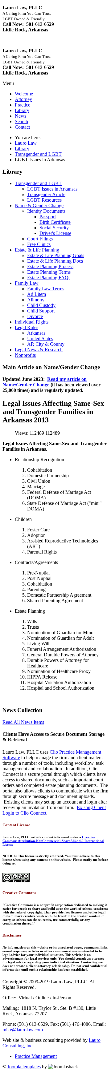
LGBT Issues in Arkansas (52, 188)
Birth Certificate (55, 222)
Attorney (23, 99)
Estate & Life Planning (37, 249)
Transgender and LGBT (38, 154)
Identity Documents (46, 211)
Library (22, 110)
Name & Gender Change (39, 205)
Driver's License (55, 233)
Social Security (54, 227)
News (20, 116)
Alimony (35, 299)
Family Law (27, 283)
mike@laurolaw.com (22, 1029)
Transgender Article (46, 194)
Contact (22, 127)
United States (40, 338)
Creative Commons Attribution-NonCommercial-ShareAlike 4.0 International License (53, 840)
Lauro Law (26, 143)
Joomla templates (24, 1066)
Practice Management (36, 1056)
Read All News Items (23, 722)
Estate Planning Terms (49, 272)
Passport (47, 216)
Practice (22, 104)
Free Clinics (39, 244)
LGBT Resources (44, 200)
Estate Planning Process (50, 266)
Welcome (24, 93)
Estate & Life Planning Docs (55, 261)
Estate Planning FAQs (48, 277)
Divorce (35, 316)
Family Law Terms (45, 288)
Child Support (41, 310)
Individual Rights (31, 321)
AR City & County (45, 344)
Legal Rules (26, 327)
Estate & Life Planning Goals (55, 255)
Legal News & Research (39, 349)
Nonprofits (25, 355)
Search (21, 121)
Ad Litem (36, 294)
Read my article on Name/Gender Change (44, 382)
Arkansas (36, 333)
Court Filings (40, 238)
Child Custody (41, 305)
